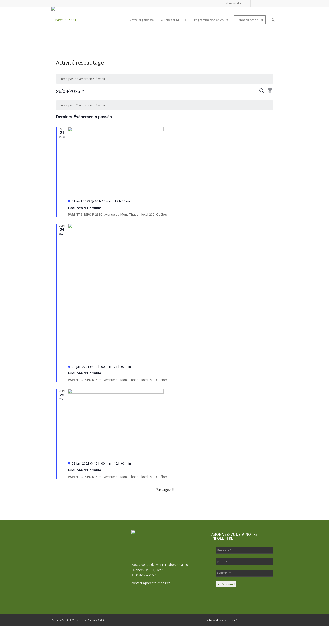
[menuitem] (232, 3)
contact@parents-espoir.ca (150, 583)
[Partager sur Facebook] (74, 502)
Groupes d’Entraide (84, 207)
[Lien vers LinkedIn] (267, 3)
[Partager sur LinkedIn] (219, 502)
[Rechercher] (273, 20)
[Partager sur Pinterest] (182, 502)
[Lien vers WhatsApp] (254, 3)
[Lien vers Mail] (260, 3)
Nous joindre (233, 3)
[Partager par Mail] (255, 502)
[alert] (164, 79)
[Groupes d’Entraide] (170, 161)
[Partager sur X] (110, 502)
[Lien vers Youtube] (274, 3)
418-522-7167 (145, 575)
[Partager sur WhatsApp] (146, 502)
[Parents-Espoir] (63, 20)
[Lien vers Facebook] (247, 3)
